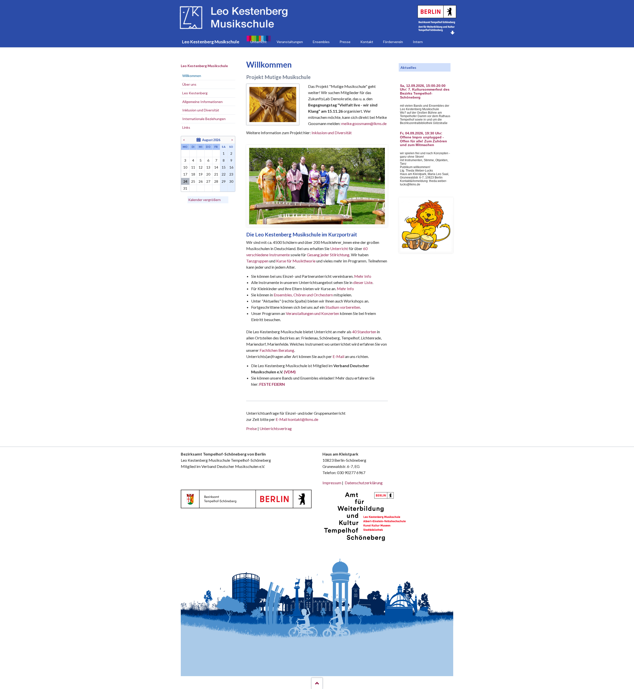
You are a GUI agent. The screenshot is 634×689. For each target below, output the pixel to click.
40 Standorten (364, 331)
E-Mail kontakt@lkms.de (296, 419)
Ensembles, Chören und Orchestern (303, 294)
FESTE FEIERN (272, 384)
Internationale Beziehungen (204, 119)
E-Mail (338, 356)
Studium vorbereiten (342, 307)
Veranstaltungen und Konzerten (312, 313)
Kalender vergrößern (204, 200)
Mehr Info (362, 276)
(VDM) (290, 371)
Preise (251, 428)
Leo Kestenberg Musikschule (204, 66)
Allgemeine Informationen (202, 102)
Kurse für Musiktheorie (296, 260)
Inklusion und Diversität (332, 132)
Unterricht (339, 248)
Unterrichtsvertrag (276, 428)
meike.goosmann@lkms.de (364, 123)
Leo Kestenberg (195, 93)
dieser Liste (362, 282)
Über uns (189, 84)
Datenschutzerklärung (364, 482)
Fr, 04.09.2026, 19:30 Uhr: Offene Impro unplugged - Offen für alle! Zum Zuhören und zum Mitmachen (423, 139)
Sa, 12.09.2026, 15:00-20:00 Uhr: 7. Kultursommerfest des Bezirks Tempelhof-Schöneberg (424, 91)
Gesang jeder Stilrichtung (328, 254)
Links (186, 127)
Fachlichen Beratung (276, 350)
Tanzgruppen (257, 260)
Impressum (331, 482)
